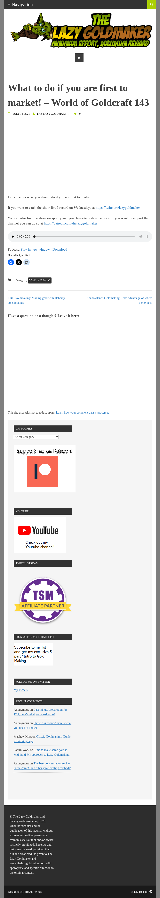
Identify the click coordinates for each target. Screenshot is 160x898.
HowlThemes (33, 891)
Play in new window (35, 249)
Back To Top (139, 891)
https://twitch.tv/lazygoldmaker (118, 208)
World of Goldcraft (40, 280)
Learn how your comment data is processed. (83, 412)
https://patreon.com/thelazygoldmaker (70, 223)
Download (59, 249)
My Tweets (21, 690)
